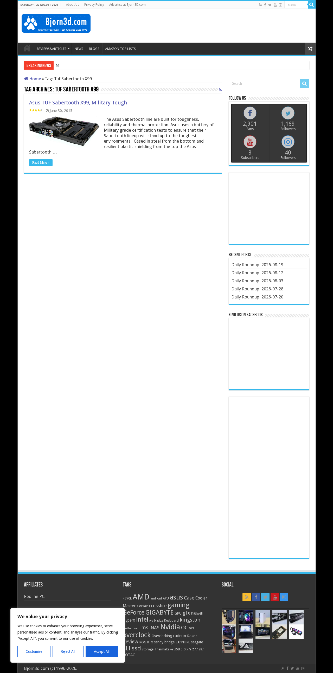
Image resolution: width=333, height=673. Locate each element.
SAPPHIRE (183, 642)
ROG (142, 642)
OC (184, 627)
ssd (136, 648)
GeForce (133, 612)
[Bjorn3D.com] (56, 22)
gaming (178, 605)
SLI (127, 648)
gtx (186, 613)
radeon (179, 636)
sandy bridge (164, 642)
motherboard (131, 628)
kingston (190, 620)
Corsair (142, 606)
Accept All (102, 651)
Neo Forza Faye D (72, 65)
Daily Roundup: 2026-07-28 (257, 288)
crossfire (157, 605)
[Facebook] (265, 5)
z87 (201, 649)
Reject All (68, 651)
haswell (197, 613)
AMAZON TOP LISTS (120, 49)
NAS (155, 627)
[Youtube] (275, 5)
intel (142, 619)
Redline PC (34, 596)
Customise (34, 651)
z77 (195, 649)
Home (34, 78)
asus (176, 597)
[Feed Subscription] (220, 90)
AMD (141, 596)
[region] (67, 635)
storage (147, 649)
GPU (178, 613)
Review (130, 642)
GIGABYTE (159, 612)
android (156, 598)
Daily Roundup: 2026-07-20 (257, 296)
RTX (150, 642)
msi (145, 628)
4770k (127, 598)
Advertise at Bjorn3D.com (127, 4)
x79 (189, 649)
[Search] (312, 5)
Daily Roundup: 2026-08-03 (257, 280)
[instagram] (280, 5)
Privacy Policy (94, 4)
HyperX (129, 620)
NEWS (79, 49)
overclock (137, 635)
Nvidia (170, 627)
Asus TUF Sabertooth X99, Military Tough (78, 102)
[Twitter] (270, 5)
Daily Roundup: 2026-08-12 (257, 272)
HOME (27, 48)
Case (189, 598)
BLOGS (94, 49)
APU (166, 598)
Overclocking (162, 636)
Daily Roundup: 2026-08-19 (257, 264)
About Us (72, 4)
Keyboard (171, 620)
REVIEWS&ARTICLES (51, 49)
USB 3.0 (179, 649)
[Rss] (260, 5)
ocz (192, 628)
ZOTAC (129, 654)
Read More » (40, 162)
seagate (197, 642)
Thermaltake (164, 649)
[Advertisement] (217, 25)
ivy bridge (156, 620)
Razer (192, 636)
